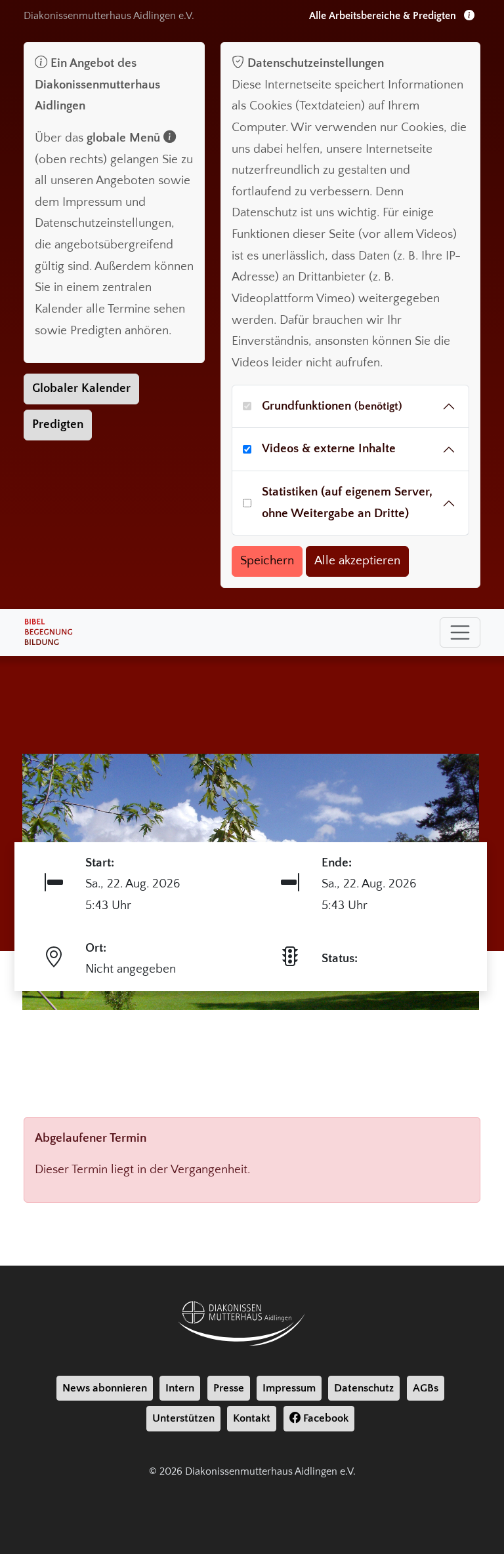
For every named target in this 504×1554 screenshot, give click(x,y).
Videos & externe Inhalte (329, 449)
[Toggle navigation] (460, 632)
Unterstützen (183, 1418)
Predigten (57, 424)
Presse (228, 1388)
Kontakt (251, 1418)
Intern (179, 1388)
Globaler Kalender (81, 388)
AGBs (425, 1388)
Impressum (289, 1388)
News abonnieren (104, 1388)
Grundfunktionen (332, 406)
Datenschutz (364, 1388)
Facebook (324, 1418)
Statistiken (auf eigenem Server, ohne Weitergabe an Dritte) (347, 502)
